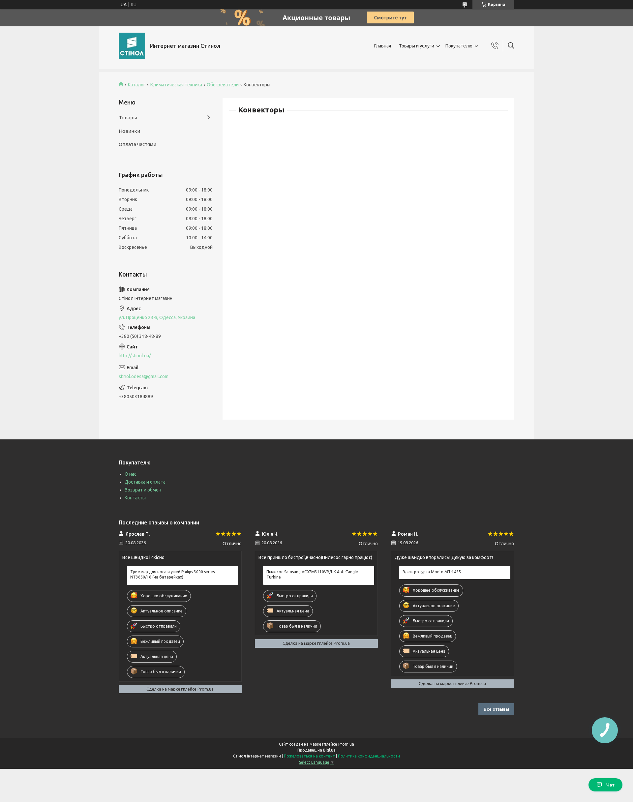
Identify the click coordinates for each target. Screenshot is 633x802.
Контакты (135, 497)
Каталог (136, 84)
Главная (382, 45)
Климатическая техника (176, 84)
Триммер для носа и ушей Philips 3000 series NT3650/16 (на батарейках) (172, 574)
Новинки (129, 131)
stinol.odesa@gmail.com (143, 376)
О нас (130, 474)
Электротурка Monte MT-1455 (432, 572)
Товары (128, 117)
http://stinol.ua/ (135, 355)
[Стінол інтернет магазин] (132, 46)
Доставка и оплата (145, 482)
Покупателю (458, 45)
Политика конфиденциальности (369, 756)
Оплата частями (137, 144)
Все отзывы (496, 709)
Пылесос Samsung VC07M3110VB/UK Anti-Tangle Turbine (312, 574)
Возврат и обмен (143, 489)
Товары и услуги (416, 45)
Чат (610, 784)
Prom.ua (346, 744)
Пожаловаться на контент (309, 756)
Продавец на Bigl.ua (316, 750)
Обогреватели (223, 84)
